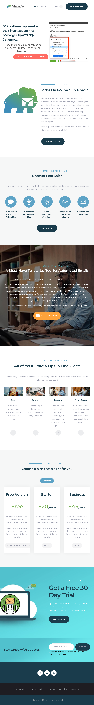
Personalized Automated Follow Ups (11, 214)
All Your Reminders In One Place (47, 214)
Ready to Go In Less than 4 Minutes (65, 214)
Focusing (58, 400)
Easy (13, 400)
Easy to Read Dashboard (83, 213)
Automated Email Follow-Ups (29, 214)
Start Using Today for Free (22, 545)
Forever (35, 400)
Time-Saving (81, 400)
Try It (47, 545)
